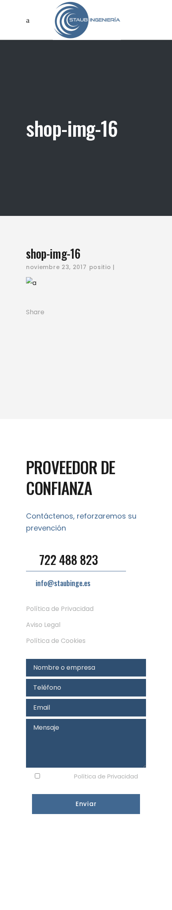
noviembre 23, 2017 (56, 267)
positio (100, 267)
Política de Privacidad (60, 608)
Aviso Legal (43, 624)
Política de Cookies (56, 640)
